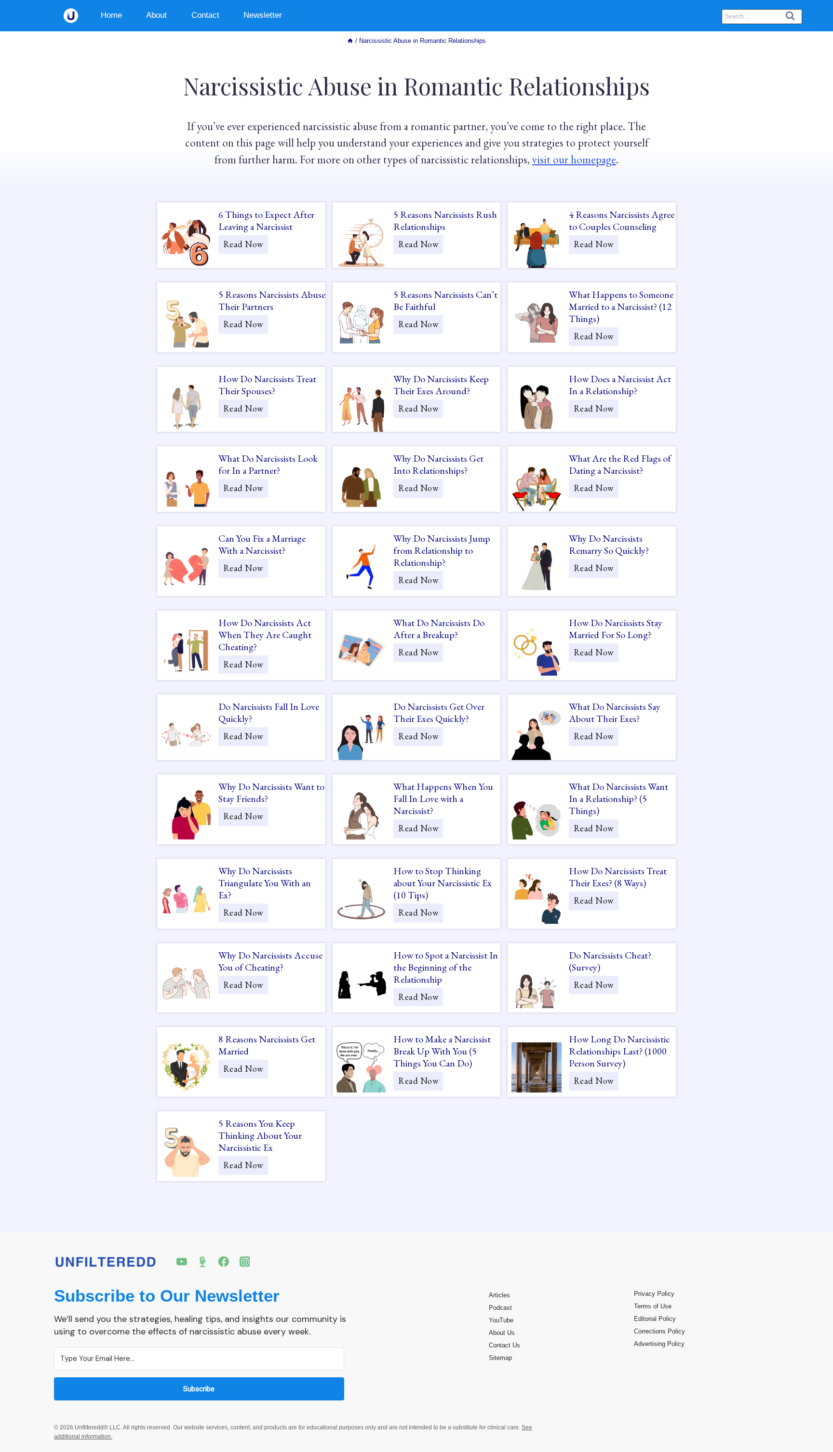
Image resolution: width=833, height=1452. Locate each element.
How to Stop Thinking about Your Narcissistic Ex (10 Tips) (442, 883)
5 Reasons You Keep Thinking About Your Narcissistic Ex (260, 1136)
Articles (499, 1295)
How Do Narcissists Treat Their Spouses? (267, 385)
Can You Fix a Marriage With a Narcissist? (262, 545)
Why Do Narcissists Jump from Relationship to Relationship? (441, 551)
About (156, 15)
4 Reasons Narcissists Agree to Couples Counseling (621, 221)
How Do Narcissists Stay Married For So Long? (615, 629)
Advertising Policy (659, 1343)
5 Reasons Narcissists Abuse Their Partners (271, 301)
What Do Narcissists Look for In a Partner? (268, 465)
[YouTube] (181, 1261)
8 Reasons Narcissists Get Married (266, 1045)
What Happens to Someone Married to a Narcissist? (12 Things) (621, 307)
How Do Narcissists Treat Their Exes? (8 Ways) (618, 877)
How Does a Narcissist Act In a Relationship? (620, 385)
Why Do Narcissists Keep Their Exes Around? (441, 385)
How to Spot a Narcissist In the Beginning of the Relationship (445, 967)
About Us (502, 1332)
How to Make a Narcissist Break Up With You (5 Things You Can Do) (442, 1051)
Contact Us (504, 1345)
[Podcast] (203, 1261)
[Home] (350, 40)
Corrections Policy (659, 1331)
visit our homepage (574, 159)
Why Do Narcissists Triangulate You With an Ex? (264, 883)
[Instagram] (244, 1261)
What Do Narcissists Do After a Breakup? (438, 629)
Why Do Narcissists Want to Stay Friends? (271, 793)
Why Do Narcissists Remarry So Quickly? (609, 545)
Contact (205, 15)
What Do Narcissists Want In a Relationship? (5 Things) (618, 799)
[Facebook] (223, 1261)
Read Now (245, 246)
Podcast (500, 1307)
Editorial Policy (655, 1318)
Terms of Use (653, 1306)
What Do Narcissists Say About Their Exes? (614, 713)
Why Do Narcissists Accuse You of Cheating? (270, 961)
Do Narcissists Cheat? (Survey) (610, 961)
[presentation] (186, 243)
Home (111, 15)
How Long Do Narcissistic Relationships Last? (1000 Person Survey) (619, 1051)
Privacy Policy (654, 1293)
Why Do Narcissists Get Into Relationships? (438, 465)
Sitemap (500, 1357)
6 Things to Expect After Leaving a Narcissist (266, 221)
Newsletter (262, 15)
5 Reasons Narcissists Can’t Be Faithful (445, 301)
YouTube (501, 1320)
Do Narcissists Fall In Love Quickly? (268, 713)
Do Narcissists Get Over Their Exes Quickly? (438, 713)
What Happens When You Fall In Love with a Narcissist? (443, 799)
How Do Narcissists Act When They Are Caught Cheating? (264, 635)
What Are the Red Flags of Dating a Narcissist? (620, 465)
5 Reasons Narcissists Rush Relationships (445, 221)
